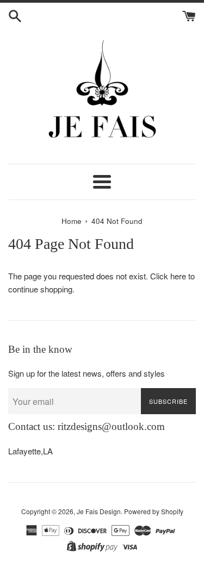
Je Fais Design (99, 511)
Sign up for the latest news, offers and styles (86, 373)
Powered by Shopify (153, 511)
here (178, 276)
